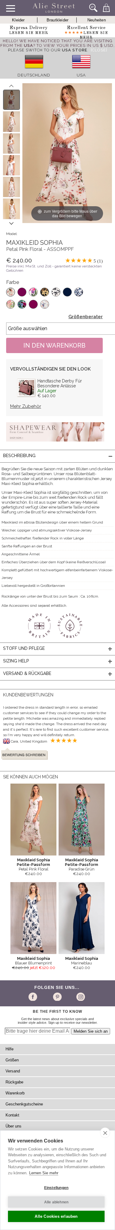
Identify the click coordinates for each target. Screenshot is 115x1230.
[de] (34, 70)
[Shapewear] (55, 443)
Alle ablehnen (56, 1202)
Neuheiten (96, 20)
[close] (105, 1133)
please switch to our (47, 50)
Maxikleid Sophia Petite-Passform (33, 862)
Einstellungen (56, 1188)
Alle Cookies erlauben (56, 1216)
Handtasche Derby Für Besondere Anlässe (59, 383)
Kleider (18, 20)
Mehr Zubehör (25, 406)
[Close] (99, 50)
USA (81, 75)
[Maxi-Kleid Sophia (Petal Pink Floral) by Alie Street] (11, 100)
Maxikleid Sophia (33, 958)
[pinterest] (57, 996)
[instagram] (80, 996)
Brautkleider (57, 20)
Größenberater (85, 316)
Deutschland (33, 75)
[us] (81, 70)
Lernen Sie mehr (43, 1173)
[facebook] (34, 996)
